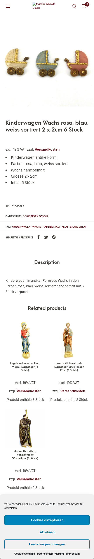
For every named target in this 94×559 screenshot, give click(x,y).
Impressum (73, 553)
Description (47, 262)
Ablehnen (47, 532)
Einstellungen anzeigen (47, 544)
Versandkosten (47, 149)
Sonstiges (30, 216)
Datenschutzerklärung (50, 553)
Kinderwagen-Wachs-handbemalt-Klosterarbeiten (49, 226)
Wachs (43, 216)
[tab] (47, 263)
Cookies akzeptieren (47, 520)
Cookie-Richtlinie (24, 553)
